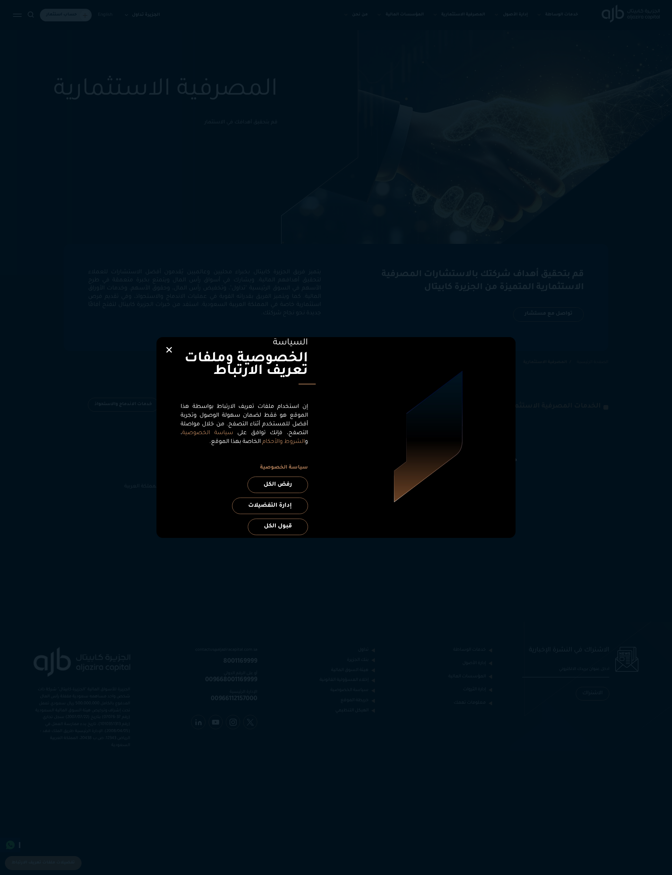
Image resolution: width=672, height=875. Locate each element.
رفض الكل (278, 484)
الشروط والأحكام (283, 442)
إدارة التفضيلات (270, 506)
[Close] (169, 350)
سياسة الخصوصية (207, 433)
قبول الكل (278, 526)
